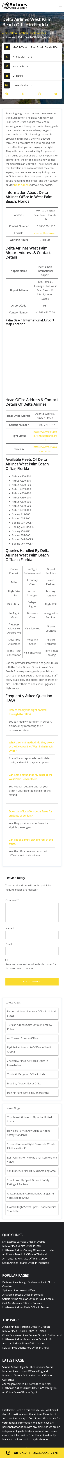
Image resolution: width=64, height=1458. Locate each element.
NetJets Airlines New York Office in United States (31, 1013)
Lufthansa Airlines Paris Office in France (25, 1307)
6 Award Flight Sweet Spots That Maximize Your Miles (31, 1209)
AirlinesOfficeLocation (15, 33)
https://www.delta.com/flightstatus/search (45, 436)
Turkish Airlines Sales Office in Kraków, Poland (30, 1027)
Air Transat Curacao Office (22, 1038)
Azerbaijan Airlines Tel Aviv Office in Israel (26, 1384)
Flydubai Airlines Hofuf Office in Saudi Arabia (29, 1049)
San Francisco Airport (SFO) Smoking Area (31, 1171)
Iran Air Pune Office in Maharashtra (28, 1092)
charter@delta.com (45, 233)
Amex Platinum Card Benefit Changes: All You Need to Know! (30, 1195)
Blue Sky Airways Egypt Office (24, 1083)
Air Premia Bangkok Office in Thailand (24, 1254)
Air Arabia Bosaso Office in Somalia (22, 1294)
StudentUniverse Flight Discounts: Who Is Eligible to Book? (31, 1146)
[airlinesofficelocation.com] (14, 5)
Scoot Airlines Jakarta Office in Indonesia (25, 1262)
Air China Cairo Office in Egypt (19, 1392)
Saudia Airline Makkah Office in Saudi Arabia (28, 1299)
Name (9, 928)
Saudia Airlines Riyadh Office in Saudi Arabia (27, 1367)
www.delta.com (21, 66)
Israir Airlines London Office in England (25, 1371)
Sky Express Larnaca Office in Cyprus (23, 1241)
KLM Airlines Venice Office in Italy (21, 1246)
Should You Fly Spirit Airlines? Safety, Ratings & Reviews (28, 1182)
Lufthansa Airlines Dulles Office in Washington (29, 1388)
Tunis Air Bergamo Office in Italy (26, 1074)
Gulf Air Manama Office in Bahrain (22, 1303)
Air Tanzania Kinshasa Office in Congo (24, 1258)
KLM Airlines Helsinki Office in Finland (24, 1331)
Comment (12, 900)
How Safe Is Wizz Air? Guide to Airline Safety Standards (28, 1133)
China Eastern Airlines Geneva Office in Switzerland (32, 1335)
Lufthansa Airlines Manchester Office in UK (27, 1339)
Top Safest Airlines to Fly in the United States (29, 1119)
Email (9, 944)
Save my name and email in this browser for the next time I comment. (30, 966)
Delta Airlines (38, 33)
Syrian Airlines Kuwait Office (18, 1290)
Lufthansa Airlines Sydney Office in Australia (28, 1250)
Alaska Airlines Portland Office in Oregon (26, 1326)
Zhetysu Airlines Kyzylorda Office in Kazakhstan (27, 1063)
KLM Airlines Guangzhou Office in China (25, 1347)
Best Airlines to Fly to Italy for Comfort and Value (32, 1160)
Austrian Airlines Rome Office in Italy (23, 1343)
